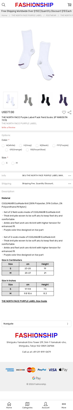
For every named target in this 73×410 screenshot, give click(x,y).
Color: (5, 140)
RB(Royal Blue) (37, 149)
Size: (5, 157)
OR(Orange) (16, 149)
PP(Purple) (62, 145)
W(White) (10, 145)
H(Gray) (28, 145)
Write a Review (8, 128)
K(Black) (44, 145)
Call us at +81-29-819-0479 (36, 352)
